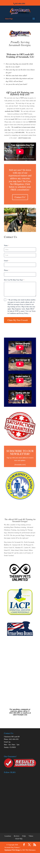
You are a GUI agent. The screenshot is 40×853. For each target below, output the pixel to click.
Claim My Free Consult (18, 320)
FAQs (24, 836)
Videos (31, 836)
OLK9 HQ (18, 838)
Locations (8, 836)
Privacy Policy (23, 313)
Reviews (16, 836)
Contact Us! (20, 197)
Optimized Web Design (12, 850)
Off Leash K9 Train (22, 519)
